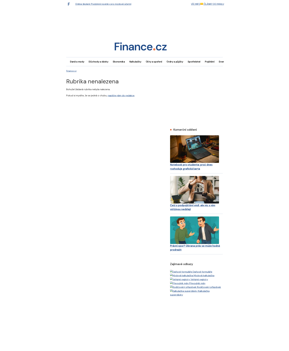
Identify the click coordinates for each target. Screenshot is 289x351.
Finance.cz (71, 71)
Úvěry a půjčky (175, 61)
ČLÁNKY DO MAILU (213, 4)
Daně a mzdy (77, 61)
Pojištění (209, 61)
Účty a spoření (154, 61)
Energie (223, 61)
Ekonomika (119, 61)
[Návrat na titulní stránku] (140, 47)
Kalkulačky (135, 61)
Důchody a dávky (98, 61)
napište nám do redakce (121, 95)
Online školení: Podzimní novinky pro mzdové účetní (103, 4)
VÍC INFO (195, 4)
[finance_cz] (69, 4)
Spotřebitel (194, 61)
